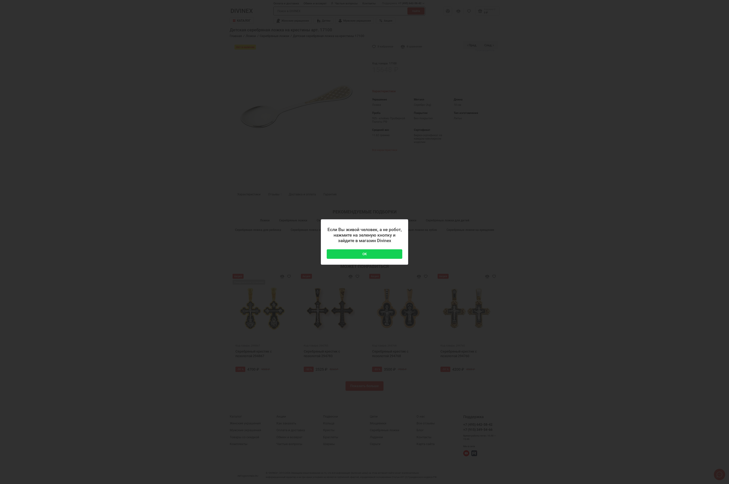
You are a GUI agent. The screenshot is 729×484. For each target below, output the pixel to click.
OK (364, 254)
